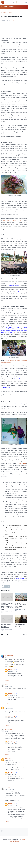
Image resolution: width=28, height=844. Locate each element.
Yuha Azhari (8, 758)
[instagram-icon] (2, 831)
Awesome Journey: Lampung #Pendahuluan (6, 626)
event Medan (22, 463)
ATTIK (14, 332)
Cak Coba (6, 220)
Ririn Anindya (11, 669)
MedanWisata (8, 788)
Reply (7, 680)
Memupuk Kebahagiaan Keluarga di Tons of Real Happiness (20, 605)
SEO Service (16, 840)
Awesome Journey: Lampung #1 (20, 625)
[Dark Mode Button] (26, 2)
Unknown (7, 707)
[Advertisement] (14, 30)
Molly (6, 684)
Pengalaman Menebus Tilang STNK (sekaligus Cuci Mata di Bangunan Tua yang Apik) (7, 606)
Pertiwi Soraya (9, 655)
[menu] (2, 2)
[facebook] (5, 586)
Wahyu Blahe (8, 729)
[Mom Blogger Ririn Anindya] (14, 2)
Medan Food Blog (17, 220)
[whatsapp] (8, 586)
